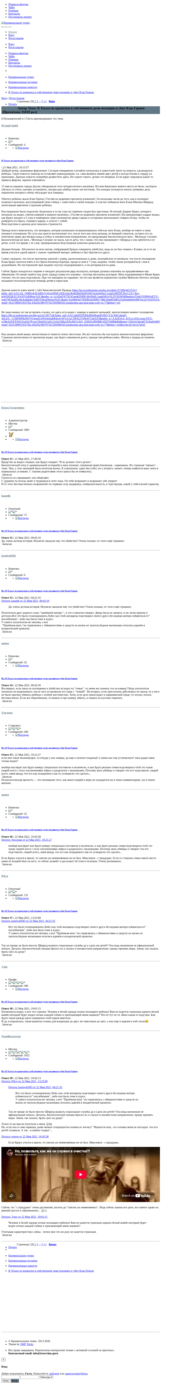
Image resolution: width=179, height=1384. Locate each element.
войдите (54, 1373)
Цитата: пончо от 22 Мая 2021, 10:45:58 (25, 1136)
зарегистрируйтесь (76, 1373)
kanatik (5, 495)
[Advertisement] (80, 372)
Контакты (14, 13)
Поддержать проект (20, 16)
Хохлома (7, 712)
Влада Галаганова (12, 407)
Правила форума (18, 4)
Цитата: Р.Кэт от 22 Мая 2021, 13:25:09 (24, 1081)
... (40, 101)
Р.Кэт (4, 876)
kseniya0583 (8, 555)
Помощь (13, 10)
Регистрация (15, 38)
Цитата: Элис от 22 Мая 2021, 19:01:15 (24, 1216)
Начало (12, 31)
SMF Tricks (26, 1344)
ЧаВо (11, 7)
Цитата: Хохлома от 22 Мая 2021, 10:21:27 (26, 839)
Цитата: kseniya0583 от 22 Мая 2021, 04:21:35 (28, 920)
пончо (5, 643)
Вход (11, 35)
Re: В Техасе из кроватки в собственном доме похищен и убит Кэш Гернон (39, 452)
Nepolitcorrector (11, 1036)
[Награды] (22, 147)
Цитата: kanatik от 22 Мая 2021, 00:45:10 (25, 600)
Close (6, 1380)
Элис (4, 966)
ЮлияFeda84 (9, 125)
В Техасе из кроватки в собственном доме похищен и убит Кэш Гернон (37, 160)
